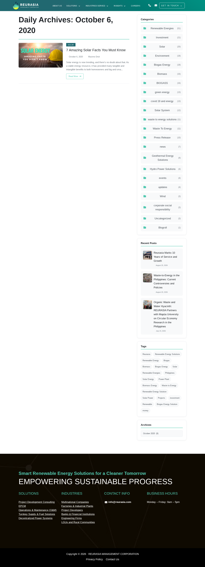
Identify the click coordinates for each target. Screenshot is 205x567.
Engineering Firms (71, 518)
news (170, 146)
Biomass (169, 74)
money (145, 410)
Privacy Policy (94, 559)
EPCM (22, 506)
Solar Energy (148, 379)
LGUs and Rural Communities (78, 522)
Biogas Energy (167, 64)
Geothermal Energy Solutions (166, 157)
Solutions (71, 6)
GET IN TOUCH (170, 5)
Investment (168, 37)
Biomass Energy (150, 385)
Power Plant (164, 379)
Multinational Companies (75, 502)
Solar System (168, 110)
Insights (118, 6)
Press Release (167, 137)
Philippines (170, 373)
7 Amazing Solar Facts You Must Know (96, 50)
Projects (161, 398)
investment (174, 398)
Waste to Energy (169, 385)
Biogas (167, 360)
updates (169, 187)
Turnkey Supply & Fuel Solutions (37, 514)
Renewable (147, 404)
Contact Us (112, 559)
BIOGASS (169, 83)
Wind (170, 196)
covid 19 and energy (166, 101)
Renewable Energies (166, 28)
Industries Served (95, 6)
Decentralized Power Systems (36, 518)
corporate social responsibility (167, 207)
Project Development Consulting (37, 502)
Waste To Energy (167, 128)
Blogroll (169, 227)
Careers (135, 6)
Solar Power (148, 398)
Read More (74, 76)
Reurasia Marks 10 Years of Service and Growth (165, 256)
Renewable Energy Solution (154, 392)
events (170, 178)
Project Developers (72, 510)
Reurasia (146, 354)
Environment (168, 55)
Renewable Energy (151, 360)
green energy (168, 92)
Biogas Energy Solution (167, 404)
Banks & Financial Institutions (78, 514)
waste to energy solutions (164, 119)
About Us (57, 6)
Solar (71, 45)
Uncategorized (168, 218)
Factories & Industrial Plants (77, 506)
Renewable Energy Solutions (167, 354)
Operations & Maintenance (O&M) (38, 510)
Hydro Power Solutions (165, 169)
